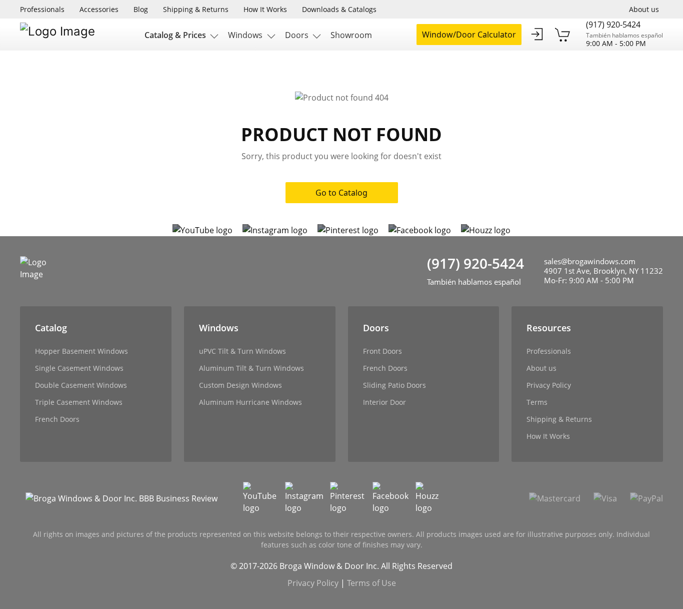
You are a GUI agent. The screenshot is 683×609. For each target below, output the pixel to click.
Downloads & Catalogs (339, 9)
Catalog (51, 328)
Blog (141, 9)
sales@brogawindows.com (590, 261)
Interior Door (384, 402)
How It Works (265, 9)
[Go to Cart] (563, 35)
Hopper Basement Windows (81, 351)
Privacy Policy (548, 385)
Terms (537, 402)
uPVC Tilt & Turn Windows (242, 351)
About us (644, 9)
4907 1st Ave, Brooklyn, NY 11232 (603, 271)
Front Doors (382, 351)
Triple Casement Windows (78, 402)
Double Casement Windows (81, 385)
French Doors (57, 419)
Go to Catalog (342, 192)
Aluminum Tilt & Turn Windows (251, 368)
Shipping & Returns (195, 9)
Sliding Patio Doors (394, 385)
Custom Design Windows (240, 385)
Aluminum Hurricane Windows (250, 402)
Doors (376, 328)
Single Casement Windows (79, 368)
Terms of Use (371, 582)
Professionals (42, 9)
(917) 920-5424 (613, 25)
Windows (218, 328)
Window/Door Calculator (469, 34)
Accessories (99, 9)
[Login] (537, 35)
